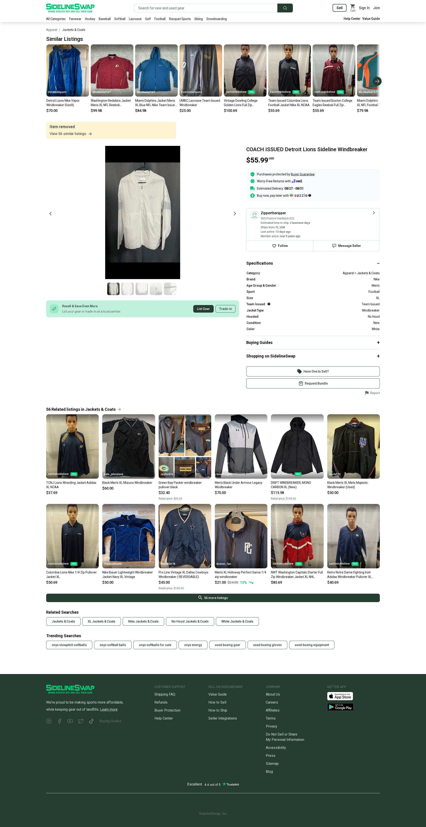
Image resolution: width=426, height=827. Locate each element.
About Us (273, 694)
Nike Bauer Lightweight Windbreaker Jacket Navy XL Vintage (127, 575)
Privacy (271, 726)
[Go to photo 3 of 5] (142, 289)
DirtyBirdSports (57, 92)
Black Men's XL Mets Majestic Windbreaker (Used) (347, 485)
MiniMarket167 (102, 92)
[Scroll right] (377, 81)
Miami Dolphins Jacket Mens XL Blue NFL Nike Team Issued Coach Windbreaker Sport (156, 103)
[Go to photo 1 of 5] (113, 289)
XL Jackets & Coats (101, 621)
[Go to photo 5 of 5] (170, 289)
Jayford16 (166, 474)
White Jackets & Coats (237, 621)
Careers (272, 702)
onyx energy (193, 645)
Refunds (161, 702)
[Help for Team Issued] (269, 304)
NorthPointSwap (283, 474)
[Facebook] (59, 721)
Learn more (109, 709)
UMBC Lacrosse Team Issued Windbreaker (199, 103)
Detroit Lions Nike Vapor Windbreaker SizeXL (63, 103)
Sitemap (272, 764)
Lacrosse (135, 19)
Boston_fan (224, 563)
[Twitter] (80, 721)
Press (270, 756)
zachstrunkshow (236, 91)
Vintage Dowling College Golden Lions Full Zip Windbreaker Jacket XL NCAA (244, 103)
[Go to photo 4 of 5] (156, 289)
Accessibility (276, 748)
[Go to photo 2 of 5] (127, 289)
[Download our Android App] (353, 707)
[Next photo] (234, 213)
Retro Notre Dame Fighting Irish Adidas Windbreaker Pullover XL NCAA (349, 575)
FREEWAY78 (167, 563)
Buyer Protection (167, 710)
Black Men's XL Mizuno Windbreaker (127, 482)
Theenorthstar (113, 563)
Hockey (90, 19)
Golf (148, 19)
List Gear (203, 309)
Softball (119, 19)
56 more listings (216, 598)
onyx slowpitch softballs (69, 645)
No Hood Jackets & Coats (190, 621)
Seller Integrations (222, 718)
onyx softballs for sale (155, 645)
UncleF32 (335, 474)
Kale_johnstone (113, 474)
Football (160, 19)
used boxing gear (227, 645)
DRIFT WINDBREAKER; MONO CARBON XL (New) (291, 485)
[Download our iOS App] (343, 696)
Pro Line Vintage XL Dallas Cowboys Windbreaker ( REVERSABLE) (183, 575)
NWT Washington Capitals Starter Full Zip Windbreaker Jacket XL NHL (297, 575)
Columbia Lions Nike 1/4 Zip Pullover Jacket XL (71, 575)
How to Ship (217, 710)
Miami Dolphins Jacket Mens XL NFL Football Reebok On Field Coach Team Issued (377, 103)
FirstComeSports (191, 92)
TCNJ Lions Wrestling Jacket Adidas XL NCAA (71, 485)
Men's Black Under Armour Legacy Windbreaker (238, 485)
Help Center (352, 18)
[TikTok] (91, 721)
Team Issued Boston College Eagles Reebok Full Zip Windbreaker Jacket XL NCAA (333, 103)
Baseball (105, 19)
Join (376, 8)
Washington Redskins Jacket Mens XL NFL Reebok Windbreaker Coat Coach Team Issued (111, 103)
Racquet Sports (180, 19)
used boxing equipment (312, 645)
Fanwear (75, 19)
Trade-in (225, 309)
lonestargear (224, 474)
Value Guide (371, 18)
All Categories (56, 19)
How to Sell (217, 702)
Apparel (51, 30)
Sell (340, 8)
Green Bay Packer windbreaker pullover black (180, 485)
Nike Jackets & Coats (143, 621)
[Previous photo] (50, 213)
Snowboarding (216, 19)
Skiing (198, 19)
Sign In (364, 8)
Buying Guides (110, 721)
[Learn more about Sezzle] (300, 195)
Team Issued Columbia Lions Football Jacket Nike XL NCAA (289, 103)
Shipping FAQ (164, 694)
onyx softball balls (113, 645)
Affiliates (273, 710)
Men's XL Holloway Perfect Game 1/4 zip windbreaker (240, 575)
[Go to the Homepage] (70, 8)
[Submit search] (285, 8)
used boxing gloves (267, 645)
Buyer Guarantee (303, 174)
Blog (269, 771)
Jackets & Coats (73, 30)
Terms (271, 718)
